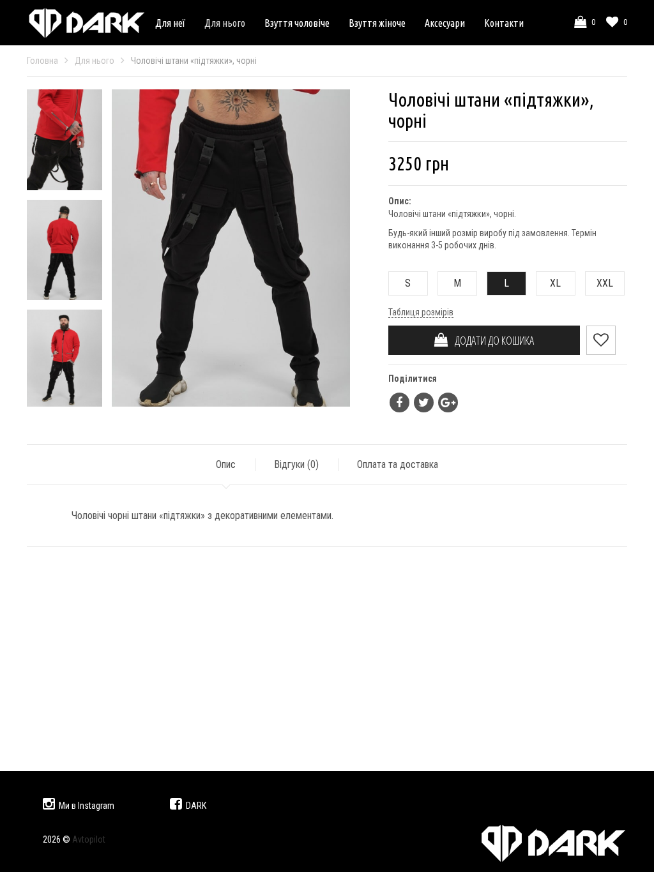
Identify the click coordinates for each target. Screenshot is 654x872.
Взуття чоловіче (297, 23)
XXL (605, 283)
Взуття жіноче (377, 23)
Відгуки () (296, 464)
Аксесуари (445, 23)
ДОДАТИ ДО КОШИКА (491, 340)
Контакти (504, 23)
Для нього (224, 23)
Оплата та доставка (397, 464)
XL (555, 283)
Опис (226, 464)
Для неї (170, 23)
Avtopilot (88, 839)
